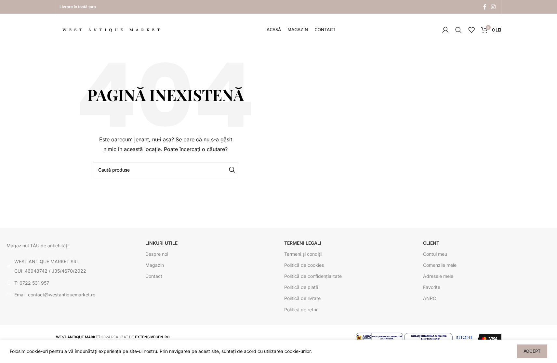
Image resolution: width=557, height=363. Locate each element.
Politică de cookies (304, 265)
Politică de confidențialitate (313, 276)
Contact (153, 276)
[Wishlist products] (471, 29)
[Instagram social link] (493, 7)
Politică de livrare (302, 298)
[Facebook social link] (485, 7)
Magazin (154, 265)
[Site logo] (111, 29)
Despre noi (156, 254)
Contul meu (435, 254)
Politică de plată (301, 287)
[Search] (458, 29)
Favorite (431, 287)
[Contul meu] (445, 29)
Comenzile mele (440, 265)
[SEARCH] (230, 169)
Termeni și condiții (303, 254)
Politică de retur (301, 309)
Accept (532, 351)
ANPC (429, 298)
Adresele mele (438, 276)
